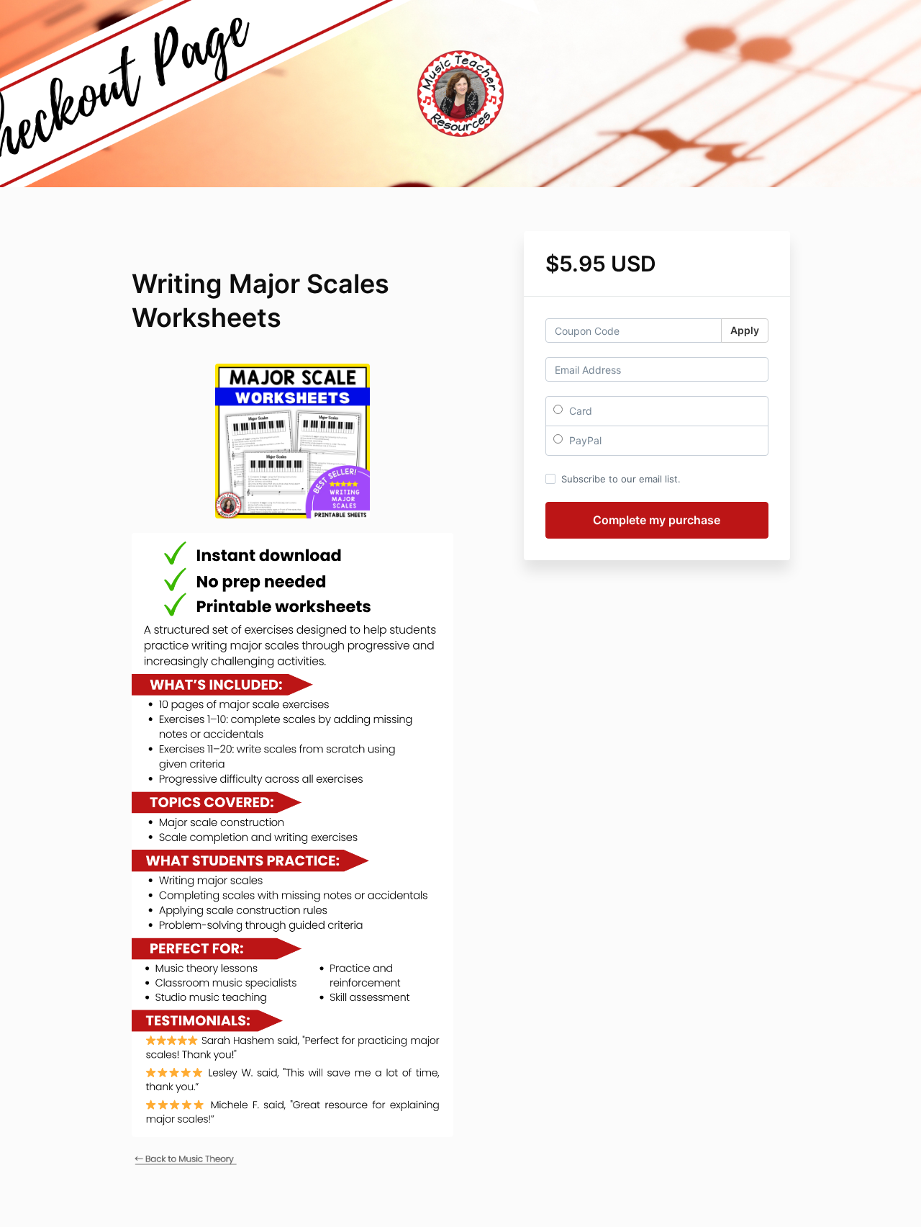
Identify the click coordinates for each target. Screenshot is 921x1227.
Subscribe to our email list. (621, 479)
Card (579, 411)
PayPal (584, 440)
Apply (744, 330)
